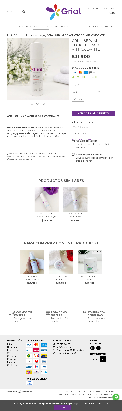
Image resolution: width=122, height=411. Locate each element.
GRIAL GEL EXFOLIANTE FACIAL (90, 277)
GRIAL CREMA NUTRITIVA (61, 277)
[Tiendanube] (20, 392)
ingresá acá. (106, 395)
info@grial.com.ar (66, 347)
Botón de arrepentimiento (102, 398)
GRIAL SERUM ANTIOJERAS (75, 215)
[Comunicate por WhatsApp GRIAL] (115, 397)
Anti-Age (39, 35)
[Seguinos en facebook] (98, 348)
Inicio (12, 26)
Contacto (107, 26)
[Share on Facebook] (32, 104)
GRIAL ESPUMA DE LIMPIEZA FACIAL (32, 277)
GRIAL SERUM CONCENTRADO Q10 (46, 215)
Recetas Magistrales (85, 26)
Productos (41, 26)
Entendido (62, 407)
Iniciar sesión (108, 9)
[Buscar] (23, 11)
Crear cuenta (94, 9)
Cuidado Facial (23, 35)
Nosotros (25, 26)
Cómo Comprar (60, 26)
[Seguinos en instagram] (92, 348)
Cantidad (77, 99)
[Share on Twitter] (37, 104)
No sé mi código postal (81, 139)
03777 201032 (64, 344)
